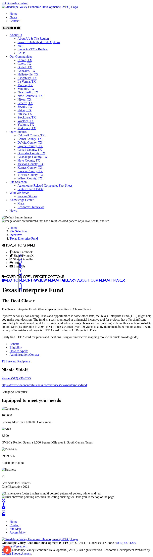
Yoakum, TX (26, 124)
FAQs (21, 53)
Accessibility (18, 532)
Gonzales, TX (26, 70)
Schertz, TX (25, 103)
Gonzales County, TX (31, 153)
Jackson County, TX (30, 164)
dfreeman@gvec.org (14, 546)
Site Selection (18, 182)
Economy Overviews (31, 207)
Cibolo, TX (25, 60)
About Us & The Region (33, 38)
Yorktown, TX (27, 128)
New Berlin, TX (28, 92)
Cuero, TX (24, 63)
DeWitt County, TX (30, 142)
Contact (14, 21)
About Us (16, 35)
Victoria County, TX (30, 174)
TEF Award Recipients (16, 361)
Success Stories (27, 196)
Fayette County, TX (30, 146)
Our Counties (18, 131)
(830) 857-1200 (126, 542)
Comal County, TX (30, 139)
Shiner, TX (24, 110)
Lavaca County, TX (30, 171)
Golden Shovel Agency (16, 553)
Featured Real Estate (30, 189)
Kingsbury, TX (27, 78)
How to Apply (19, 351)
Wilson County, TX (30, 178)
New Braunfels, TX (30, 96)
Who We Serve (19, 192)
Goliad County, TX (30, 149)
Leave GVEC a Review (33, 49)
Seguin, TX (25, 106)
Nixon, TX (24, 99)
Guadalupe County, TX (32, 157)
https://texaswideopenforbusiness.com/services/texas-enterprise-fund (44, 385)
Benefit (14, 344)
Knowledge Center (21, 200)
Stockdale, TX (27, 117)
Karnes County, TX (30, 167)
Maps (21, 203)
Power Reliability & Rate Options (39, 42)
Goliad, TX (25, 67)
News (13, 17)
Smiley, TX (25, 114)
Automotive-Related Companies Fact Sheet (45, 185)
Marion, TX (25, 85)
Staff (21, 45)
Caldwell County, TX (31, 135)
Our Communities (21, 56)
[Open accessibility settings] (7, 550)
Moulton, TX (26, 88)
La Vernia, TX (27, 81)
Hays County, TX (29, 160)
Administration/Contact (24, 354)
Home (13, 13)
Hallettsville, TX (28, 74)
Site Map (15, 529)
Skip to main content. (15, 3)
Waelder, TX (26, 121)
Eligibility (16, 347)
